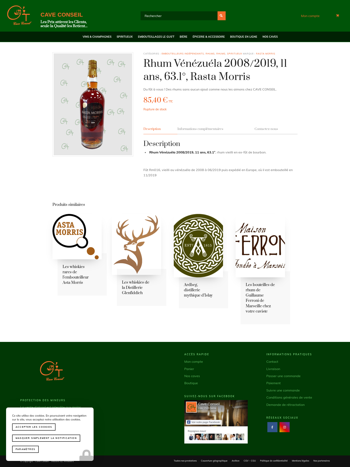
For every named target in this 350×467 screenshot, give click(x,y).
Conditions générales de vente (289, 397)
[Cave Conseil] (19, 16)
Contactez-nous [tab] (266, 129)
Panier (189, 369)
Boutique (191, 383)
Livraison (273, 369)
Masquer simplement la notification (46, 438)
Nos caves (192, 376)
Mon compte (310, 16)
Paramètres (25, 449)
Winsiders (68, 461)
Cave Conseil (209, 404)
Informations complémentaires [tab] (200, 129)
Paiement (273, 383)
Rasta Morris (265, 53)
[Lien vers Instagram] (285, 427)
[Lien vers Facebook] (272, 427)
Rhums (210, 53)
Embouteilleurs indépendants (183, 53)
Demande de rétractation (285, 405)
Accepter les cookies (34, 427)
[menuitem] (97, 37)
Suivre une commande (283, 390)
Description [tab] (152, 129)
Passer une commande (283, 376)
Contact (272, 362)
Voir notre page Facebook (205, 422)
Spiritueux (234, 53)
